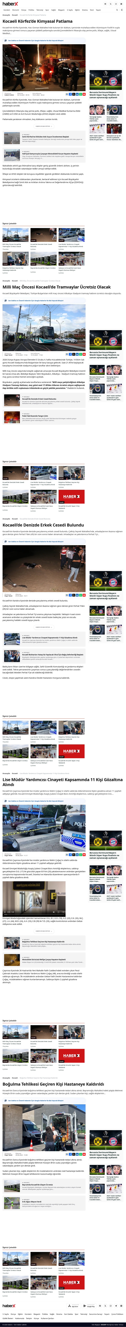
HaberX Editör (9, 95)
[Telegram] (116, 1306)
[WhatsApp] (80, 94)
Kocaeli (15, 15)
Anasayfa (6, 15)
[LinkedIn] (121, 4)
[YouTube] (84, 94)
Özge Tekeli (8, 355)
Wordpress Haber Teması (115, 1325)
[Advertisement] (44, 205)
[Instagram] (116, 4)
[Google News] (66, 94)
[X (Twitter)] (110, 4)
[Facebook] (105, 4)
